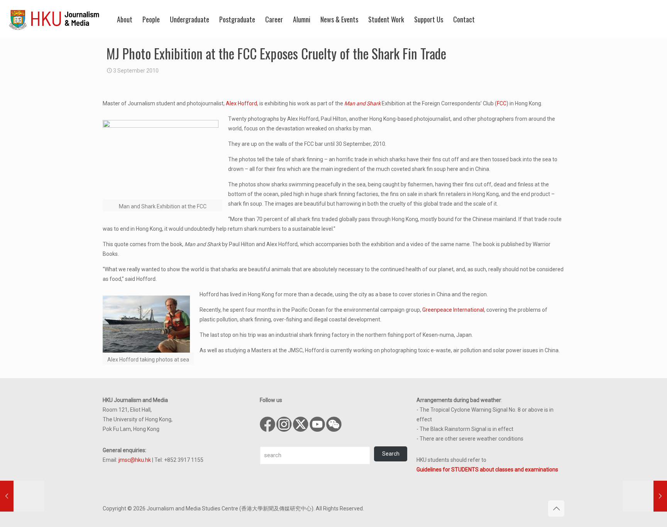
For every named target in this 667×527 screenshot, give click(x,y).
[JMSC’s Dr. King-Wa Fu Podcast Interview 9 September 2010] (645, 496)
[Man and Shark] (162, 159)
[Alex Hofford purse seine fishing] (148, 324)
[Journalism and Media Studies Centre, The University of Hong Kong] (54, 19)
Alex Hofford (241, 103)
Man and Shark (362, 103)
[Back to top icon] (556, 508)
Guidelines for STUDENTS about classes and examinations (487, 469)
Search (391, 454)
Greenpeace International (453, 310)
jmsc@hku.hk (135, 460)
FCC (501, 103)
